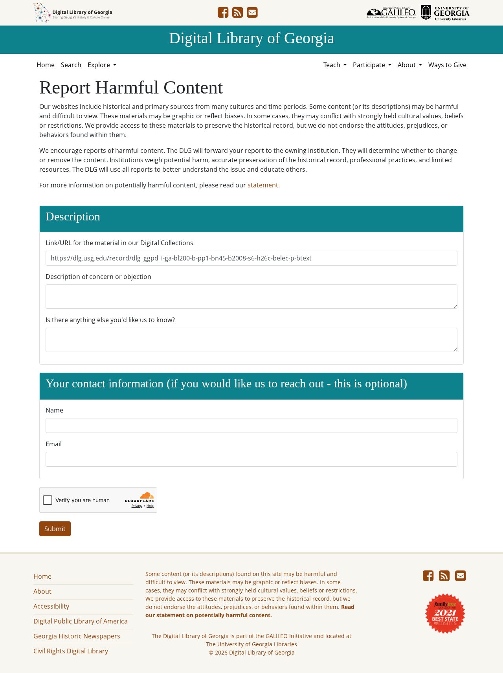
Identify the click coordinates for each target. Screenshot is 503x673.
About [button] (407, 65)
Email (54, 444)
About (42, 591)
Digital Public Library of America (80, 621)
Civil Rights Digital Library (70, 651)
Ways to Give (447, 65)
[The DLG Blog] (237, 14)
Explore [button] (100, 65)
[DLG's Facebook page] (223, 14)
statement (263, 185)
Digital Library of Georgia (251, 38)
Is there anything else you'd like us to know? (110, 319)
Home (46, 65)
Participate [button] (370, 65)
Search (71, 65)
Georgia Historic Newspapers (76, 636)
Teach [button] (332, 65)
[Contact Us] (252, 14)
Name (54, 410)
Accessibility (51, 606)
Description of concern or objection (98, 276)
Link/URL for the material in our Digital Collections (119, 242)
